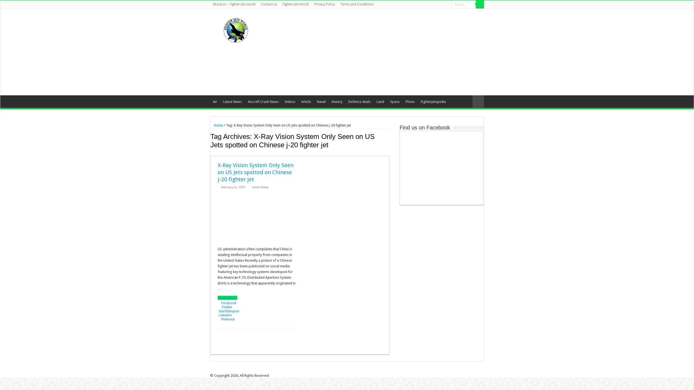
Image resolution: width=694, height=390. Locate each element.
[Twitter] (432, 4)
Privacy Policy (324, 4)
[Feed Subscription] (387, 153)
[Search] (480, 4)
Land (380, 102)
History (337, 102)
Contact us (269, 4)
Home (218, 125)
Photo (410, 102)
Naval (321, 102)
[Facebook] (427, 4)
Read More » (227, 298)
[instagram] (447, 4)
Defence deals (359, 102)
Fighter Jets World (295, 4)
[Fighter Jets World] (236, 29)
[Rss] (422, 4)
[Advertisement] (381, 52)
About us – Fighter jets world (234, 4)
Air (215, 102)
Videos (290, 102)
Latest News (232, 102)
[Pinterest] (437, 4)
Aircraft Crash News (263, 102)
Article (306, 102)
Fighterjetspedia (433, 102)
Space (395, 102)
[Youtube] (442, 4)
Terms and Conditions (357, 4)
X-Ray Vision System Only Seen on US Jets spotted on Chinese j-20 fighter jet (256, 172)
